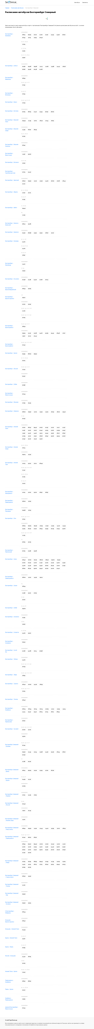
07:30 (35, 560)
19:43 (23, 642)
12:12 (52, 709)
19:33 (58, 436)
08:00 (23, 412)
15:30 (41, 565)
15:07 (23, 938)
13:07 (52, 430)
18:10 (58, 412)
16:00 (52, 181)
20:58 (41, 651)
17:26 (58, 181)
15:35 (23, 617)
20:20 (46, 568)
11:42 (23, 470)
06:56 (29, 233)
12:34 (35, 752)
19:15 (52, 864)
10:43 (23, 345)
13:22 (23, 819)
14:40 (52, 847)
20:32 (23, 418)
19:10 (29, 633)
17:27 (29, 436)
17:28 (41, 279)
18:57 (46, 492)
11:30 (29, 333)
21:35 (58, 528)
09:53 (23, 333)
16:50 (29, 129)
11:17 (58, 427)
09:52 (35, 354)
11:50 (46, 34)
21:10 (23, 183)
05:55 (23, 354)
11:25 (23, 535)
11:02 (35, 412)
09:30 (35, 525)
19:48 (29, 69)
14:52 (35, 577)
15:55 (52, 828)
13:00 (58, 562)
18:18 (41, 436)
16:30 (46, 111)
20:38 (35, 69)
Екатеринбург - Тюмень (11, 699)
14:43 (58, 66)
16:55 (41, 684)
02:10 (23, 990)
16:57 (23, 255)
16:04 (41, 711)
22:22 (23, 483)
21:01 (29, 192)
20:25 (23, 317)
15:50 (29, 876)
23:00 (63, 528)
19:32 (23, 270)
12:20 (29, 847)
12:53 (46, 430)
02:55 (23, 947)
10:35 (23, 403)
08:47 (29, 427)
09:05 (29, 525)
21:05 (29, 542)
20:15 (63, 864)
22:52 (23, 163)
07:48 (23, 279)
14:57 (35, 433)
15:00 (35, 565)
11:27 (63, 427)
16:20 (63, 34)
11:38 (29, 279)
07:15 (23, 519)
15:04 (23, 360)
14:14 (23, 711)
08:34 (23, 586)
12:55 (58, 709)
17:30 (35, 528)
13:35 (41, 770)
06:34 (29, 709)
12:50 (41, 181)
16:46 (58, 333)
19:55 (23, 999)
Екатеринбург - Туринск (11, 683)
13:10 (41, 847)
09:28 (29, 66)
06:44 (23, 912)
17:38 (23, 761)
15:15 (29, 864)
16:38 (23, 385)
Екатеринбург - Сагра (11, 559)
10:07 (41, 427)
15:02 (29, 463)
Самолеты (85, 2)
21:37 (35, 439)
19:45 (58, 864)
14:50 (58, 34)
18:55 (23, 675)
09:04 (23, 454)
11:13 (41, 66)
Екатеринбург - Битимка (11, 111)
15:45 (29, 403)
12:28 (46, 66)
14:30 (35, 279)
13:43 (23, 972)
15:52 (41, 233)
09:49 (23, 120)
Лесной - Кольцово (10, 955)
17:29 (35, 593)
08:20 (23, 181)
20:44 (23, 394)
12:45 (41, 828)
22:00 (29, 852)
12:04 (23, 172)
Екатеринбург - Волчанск (12, 162)
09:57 (29, 412)
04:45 (23, 929)
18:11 (52, 711)
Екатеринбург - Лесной (11, 368)
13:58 (52, 66)
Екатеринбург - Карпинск (12, 232)
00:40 (23, 804)
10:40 (52, 844)
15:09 (46, 333)
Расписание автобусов (17, 8)
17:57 (35, 436)
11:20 (35, 181)
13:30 (63, 562)
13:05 (63, 861)
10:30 (29, 562)
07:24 (35, 709)
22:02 (23, 599)
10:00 (23, 562)
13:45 (52, 34)
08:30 (47, 560)
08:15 (23, 34)
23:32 (29, 304)
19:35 (46, 528)
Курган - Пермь (9, 946)
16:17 (58, 433)
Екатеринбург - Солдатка (12, 632)
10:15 (23, 492)
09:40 (23, 208)
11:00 (41, 34)
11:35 (29, 120)
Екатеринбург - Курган (11, 353)
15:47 (29, 711)
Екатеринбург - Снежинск (12, 616)
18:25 (64, 828)
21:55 (23, 199)
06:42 (23, 920)
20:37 (23, 439)
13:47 (63, 430)
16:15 (35, 864)
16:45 (23, 37)
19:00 (29, 154)
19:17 (23, 336)
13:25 (52, 525)
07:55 (29, 861)
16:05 (23, 542)
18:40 (46, 864)
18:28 (23, 69)
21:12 (29, 336)
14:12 (23, 264)
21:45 (29, 810)
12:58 (29, 551)
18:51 (52, 120)
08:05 (23, 525)
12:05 (58, 861)
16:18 (64, 66)
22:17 (52, 233)
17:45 (23, 85)
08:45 (23, 288)
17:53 (29, 510)
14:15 (23, 864)
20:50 (64, 849)
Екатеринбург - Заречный (12, 180)
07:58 (23, 66)
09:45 (41, 861)
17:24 (46, 711)
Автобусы (77, 2)
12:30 (46, 525)
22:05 (29, 867)
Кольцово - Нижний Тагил (12, 929)
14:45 (64, 525)
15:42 (46, 433)
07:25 (23, 861)
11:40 (35, 111)
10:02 (23, 304)
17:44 (46, 120)
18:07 (46, 233)
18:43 (64, 181)
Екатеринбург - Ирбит (11, 207)
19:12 (41, 577)
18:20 (63, 752)
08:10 (29, 837)
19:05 (29, 288)
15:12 (41, 433)
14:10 (58, 525)
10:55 (41, 525)
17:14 (35, 651)
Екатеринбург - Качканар (12, 241)
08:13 (23, 224)
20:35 (52, 528)
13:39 (58, 430)
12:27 (35, 430)
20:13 (46, 279)
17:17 (64, 333)
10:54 (23, 94)
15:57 (52, 433)
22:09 (23, 786)
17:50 (29, 501)
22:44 (23, 1008)
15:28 (29, 224)
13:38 (41, 752)
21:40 (58, 568)
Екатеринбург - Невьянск (12, 411)
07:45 (23, 745)
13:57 (23, 433)
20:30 (23, 754)
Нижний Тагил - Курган (11, 971)
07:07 (23, 427)
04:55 (23, 779)
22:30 (23, 136)
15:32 (29, 454)
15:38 (35, 551)
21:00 (52, 568)
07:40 (23, 837)
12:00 (46, 562)
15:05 (23, 528)
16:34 (58, 752)
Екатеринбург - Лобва (11, 384)
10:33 (23, 102)
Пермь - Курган (9, 989)
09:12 (23, 297)
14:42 (29, 172)
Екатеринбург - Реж (10, 518)
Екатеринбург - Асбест (11, 65)
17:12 (35, 463)
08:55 (23, 78)
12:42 (23, 369)
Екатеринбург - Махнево (11, 402)
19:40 (64, 412)
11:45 (29, 752)
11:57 (23, 430)
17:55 (35, 37)
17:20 (46, 770)
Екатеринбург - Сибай (11, 607)
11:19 (23, 215)
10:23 (23, 463)
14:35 (23, 129)
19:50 (23, 57)
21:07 (29, 439)
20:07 (63, 436)
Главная (7, 8)
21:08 (40, 69)
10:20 (46, 844)
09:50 (29, 181)
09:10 (29, 844)
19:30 (46, 849)
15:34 (23, 691)
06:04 (23, 709)
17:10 (58, 828)
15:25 (23, 51)
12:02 (29, 492)
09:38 (23, 510)
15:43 (52, 333)
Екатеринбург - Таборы (11, 659)
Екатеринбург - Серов (11, 585)
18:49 (41, 463)
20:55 (23, 867)
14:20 (46, 181)
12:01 (35, 120)
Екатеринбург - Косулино (12, 279)
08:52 (23, 981)
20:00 (52, 849)
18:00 (52, 111)
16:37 (63, 433)
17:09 (23, 436)
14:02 (23, 241)
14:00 (23, 565)
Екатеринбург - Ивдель (11, 192)
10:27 (23, 192)
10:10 (35, 34)
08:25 (29, 111)
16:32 (41, 120)
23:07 (41, 439)
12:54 (23, 44)
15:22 (46, 412)
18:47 (46, 436)
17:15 (29, 37)
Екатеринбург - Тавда (11, 674)
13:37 (23, 154)
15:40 (23, 376)
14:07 (41, 333)
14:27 (29, 433)
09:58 (35, 66)
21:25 (23, 476)
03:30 (23, 233)
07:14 (23, 447)
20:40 (41, 37)
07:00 (29, 560)
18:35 (35, 129)
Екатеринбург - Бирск (11, 102)
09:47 (35, 427)
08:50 (23, 326)
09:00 (52, 560)
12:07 (29, 430)
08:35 (23, 844)
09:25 (29, 34)
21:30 (23, 852)
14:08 (29, 651)
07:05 (23, 111)
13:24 (64, 709)
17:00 (58, 565)
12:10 (29, 577)
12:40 (40, 430)
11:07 (52, 427)
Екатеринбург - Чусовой (11, 729)
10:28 (23, 651)
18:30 (29, 568)
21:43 (35, 336)
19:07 (52, 436)
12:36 (23, 593)
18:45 (23, 145)
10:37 (46, 427)
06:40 (23, 560)
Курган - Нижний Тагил (11, 938)
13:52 (35, 233)
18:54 (58, 711)
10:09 (46, 709)
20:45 (23, 666)
